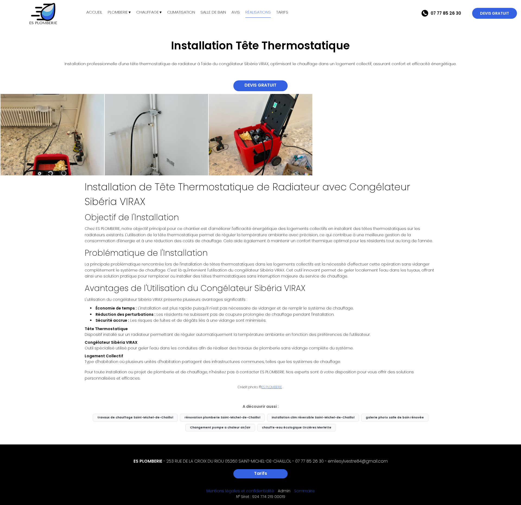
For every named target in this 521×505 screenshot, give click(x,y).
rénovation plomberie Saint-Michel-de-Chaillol (222, 417)
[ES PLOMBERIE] (43, 13)
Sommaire (304, 491)
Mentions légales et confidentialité (240, 491)
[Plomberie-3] (156, 134)
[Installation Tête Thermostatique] (52, 134)
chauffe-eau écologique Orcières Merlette (296, 427)
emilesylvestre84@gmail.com (358, 461)
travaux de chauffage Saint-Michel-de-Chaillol (135, 417)
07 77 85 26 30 (309, 461)
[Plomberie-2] (260, 134)
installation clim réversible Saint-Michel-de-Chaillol (313, 417)
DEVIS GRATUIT (494, 13)
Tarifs (260, 473)
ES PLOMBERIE (271, 387)
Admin (284, 491)
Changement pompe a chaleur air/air (220, 427)
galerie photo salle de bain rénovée (395, 417)
